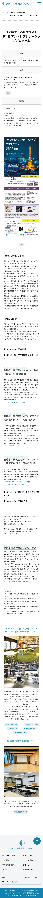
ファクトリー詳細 (32, 725)
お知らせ (26, 865)
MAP (8, 93)
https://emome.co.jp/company (14, 402)
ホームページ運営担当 (10, 882)
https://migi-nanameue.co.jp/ (14, 484)
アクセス (5, 869)
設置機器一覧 (12, 729)
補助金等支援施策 (9, 865)
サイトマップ (7, 877)
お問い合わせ (28, 869)
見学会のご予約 (30, 729)
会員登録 (5, 860)
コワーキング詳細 (12, 725)
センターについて (9, 855)
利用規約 (26, 893)
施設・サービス (29, 855)
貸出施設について (21, 812)
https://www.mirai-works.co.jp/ (17, 581)
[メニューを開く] (39, 3)
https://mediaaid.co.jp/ (12, 446)
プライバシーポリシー (30, 877)
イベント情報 (28, 860)
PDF (21, 245)
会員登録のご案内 (20, 733)
